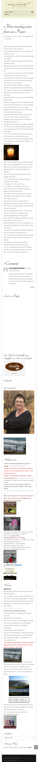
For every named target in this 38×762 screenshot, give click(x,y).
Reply (32, 287)
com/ (24, 549)
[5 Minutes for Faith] (10, 514)
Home (7, 14)
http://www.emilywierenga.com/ (13, 545)
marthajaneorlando (17, 268)
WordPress (19, 760)
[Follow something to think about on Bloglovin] (14, 566)
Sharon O (9, 36)
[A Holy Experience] (10, 516)
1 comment (7, 39)
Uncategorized (28, 36)
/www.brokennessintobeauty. (14, 549)
